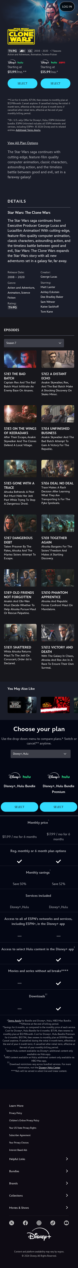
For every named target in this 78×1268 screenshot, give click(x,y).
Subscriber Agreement (20, 1135)
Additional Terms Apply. (28, 130)
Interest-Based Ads (18, 1150)
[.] (11, 1222)
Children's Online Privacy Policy (24, 1120)
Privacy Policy (15, 1113)
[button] (39, 1159)
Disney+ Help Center (49, 1067)
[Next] (71, 704)
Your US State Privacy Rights (22, 1128)
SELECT (22, 83)
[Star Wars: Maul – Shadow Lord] (55, 705)
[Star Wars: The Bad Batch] (22, 705)
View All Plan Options (23, 143)
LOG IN (67, 6)
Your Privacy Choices (19, 1142)
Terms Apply (14, 1020)
